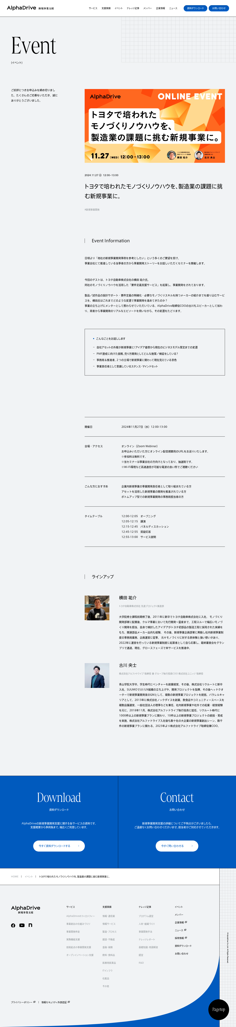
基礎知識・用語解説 (148, 947)
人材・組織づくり (147, 924)
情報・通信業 (108, 916)
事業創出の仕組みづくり (78, 924)
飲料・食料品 (108, 955)
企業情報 (179, 922)
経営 (141, 955)
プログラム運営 (146, 916)
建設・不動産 (108, 939)
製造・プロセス (109, 932)
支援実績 (106, 907)
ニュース (179, 930)
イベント (179, 907)
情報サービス (109, 924)
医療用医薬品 (109, 963)
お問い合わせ (181, 954)
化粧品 (105, 978)
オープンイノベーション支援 (79, 955)
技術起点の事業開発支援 (78, 947)
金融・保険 (107, 947)
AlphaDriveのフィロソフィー (80, 916)
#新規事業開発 (92, 210)
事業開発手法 (145, 932)
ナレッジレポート (147, 939)
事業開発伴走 (73, 932)
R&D (141, 963)
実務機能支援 (73, 939)
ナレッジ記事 (145, 907)
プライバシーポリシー (21, 1002)
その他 (105, 986)
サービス (70, 907)
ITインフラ (107, 971)
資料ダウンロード (183, 946)
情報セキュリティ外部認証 (54, 1002)
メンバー (179, 915)
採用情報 (179, 938)
